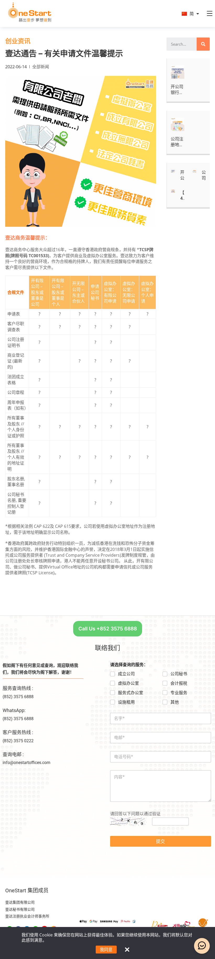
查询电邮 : (13, 754)
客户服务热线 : (18, 732)
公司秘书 (178, 674)
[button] (107, 628)
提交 (160, 841)
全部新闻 (40, 67)
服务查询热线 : (18, 688)
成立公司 (126, 674)
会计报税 (178, 683)
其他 (174, 702)
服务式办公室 (130, 692)
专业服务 (178, 692)
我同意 (106, 949)
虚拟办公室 (128, 683)
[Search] (203, 44)
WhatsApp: (14, 710)
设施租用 (126, 702)
